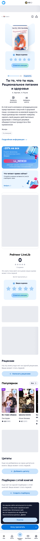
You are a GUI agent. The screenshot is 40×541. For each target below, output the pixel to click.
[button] (20, 37)
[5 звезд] (29, 59)
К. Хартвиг (16, 93)
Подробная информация (13, 139)
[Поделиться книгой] (36, 16)
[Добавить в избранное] (32, 16)
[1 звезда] (11, 59)
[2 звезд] (15, 59)
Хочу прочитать (17, 527)
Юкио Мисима (24, 418)
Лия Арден (6, 418)
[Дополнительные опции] (36, 527)
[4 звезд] (24, 59)
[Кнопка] (14, 391)
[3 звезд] (20, 59)
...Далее (23, 515)
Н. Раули (24, 93)
